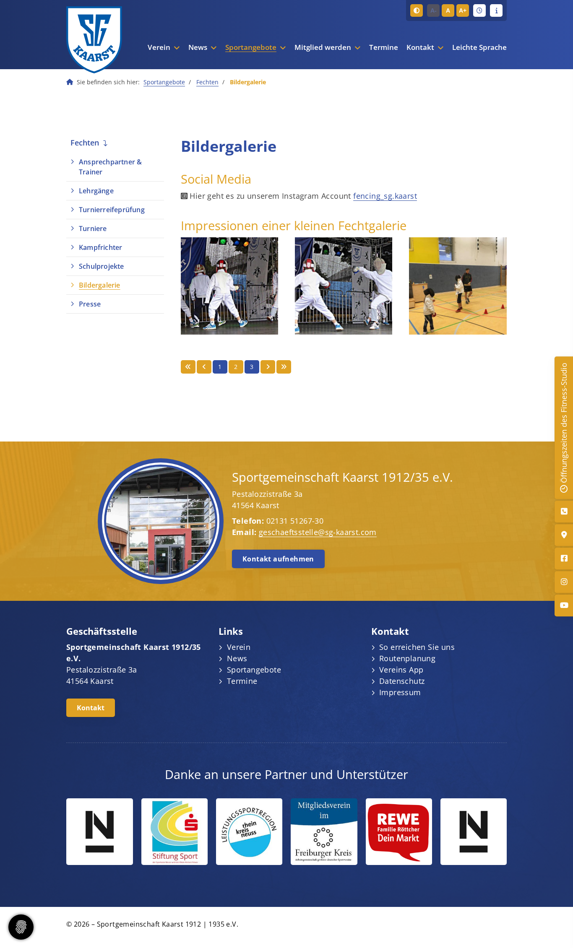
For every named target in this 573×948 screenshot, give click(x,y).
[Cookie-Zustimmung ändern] (21, 927)
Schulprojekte (101, 266)
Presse (90, 304)
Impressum (400, 692)
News (197, 47)
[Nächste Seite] (267, 367)
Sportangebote (250, 47)
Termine (383, 47)
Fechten (207, 82)
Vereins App (401, 670)
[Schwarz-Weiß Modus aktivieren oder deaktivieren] (416, 10)
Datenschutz (402, 681)
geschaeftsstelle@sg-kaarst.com (318, 532)
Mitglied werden (322, 47)
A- (433, 10)
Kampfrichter (100, 247)
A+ (462, 10)
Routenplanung (407, 658)
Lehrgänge (96, 190)
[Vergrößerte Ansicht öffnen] (229, 286)
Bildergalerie (99, 285)
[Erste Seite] (188, 367)
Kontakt (420, 47)
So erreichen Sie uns (417, 647)
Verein (159, 47)
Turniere (93, 228)
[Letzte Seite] (283, 367)
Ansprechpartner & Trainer (110, 167)
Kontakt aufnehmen (278, 559)
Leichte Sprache (479, 47)
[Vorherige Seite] (204, 367)
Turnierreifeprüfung (112, 209)
